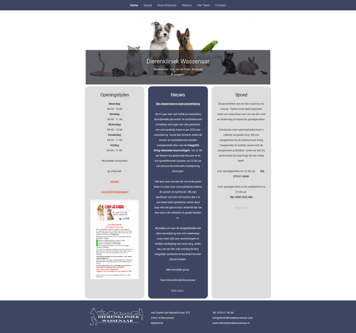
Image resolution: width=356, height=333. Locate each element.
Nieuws (187, 5)
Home (134, 5)
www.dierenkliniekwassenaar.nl (231, 323)
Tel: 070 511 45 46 (223, 312)
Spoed (148, 5)
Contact (220, 5)
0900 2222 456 (244, 197)
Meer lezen (177, 290)
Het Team (203, 5)
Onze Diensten (167, 5)
